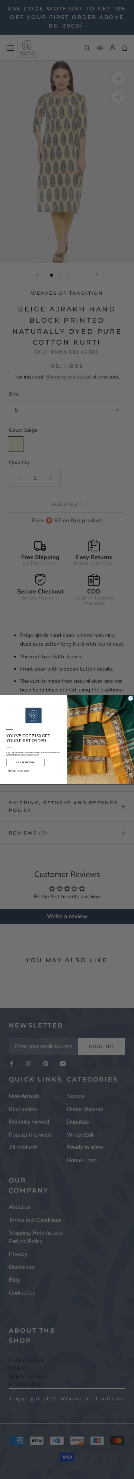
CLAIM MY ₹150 (25, 762)
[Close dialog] (130, 698)
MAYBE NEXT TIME (19, 771)
